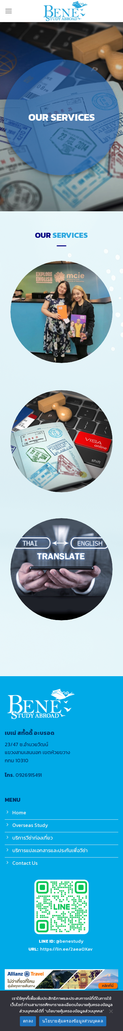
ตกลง (28, 1020)
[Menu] (8, 11)
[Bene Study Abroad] (65, 11)
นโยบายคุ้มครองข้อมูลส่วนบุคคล (72, 1020)
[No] (110, 1013)
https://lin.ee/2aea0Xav (66, 949)
